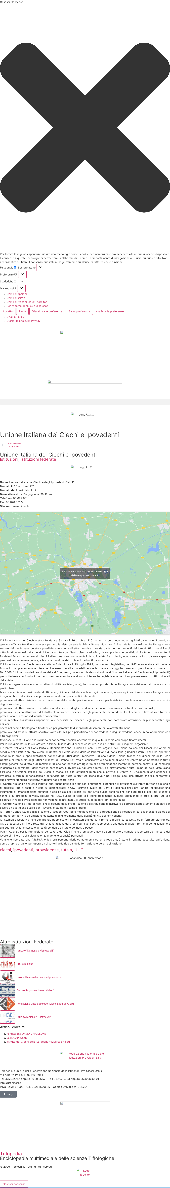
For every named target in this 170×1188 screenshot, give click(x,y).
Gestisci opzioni (17, 294)
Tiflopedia (11, 1153)
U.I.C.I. (80, 849)
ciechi (5, 849)
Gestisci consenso (14, 1184)
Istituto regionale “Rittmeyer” (34, 1017)
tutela (66, 849)
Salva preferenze (79, 311)
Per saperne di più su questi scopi (28, 305)
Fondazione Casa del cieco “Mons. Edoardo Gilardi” (46, 1003)
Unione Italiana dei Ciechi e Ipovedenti (39, 977)
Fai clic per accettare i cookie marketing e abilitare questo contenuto (85, 573)
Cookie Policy (15, 316)
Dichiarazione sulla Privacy (23, 320)
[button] (85, 128)
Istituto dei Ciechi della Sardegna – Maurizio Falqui (38, 1041)
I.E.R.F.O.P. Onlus (17, 1037)
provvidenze (47, 849)
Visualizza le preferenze (47, 311)
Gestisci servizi (16, 298)
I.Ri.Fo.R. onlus (25, 963)
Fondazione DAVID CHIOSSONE (26, 1033)
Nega (22, 311)
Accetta (8, 311)
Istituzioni (9, 459)
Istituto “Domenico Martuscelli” (35, 950)
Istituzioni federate (38, 459)
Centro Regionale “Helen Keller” (35, 990)
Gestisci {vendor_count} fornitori (27, 302)
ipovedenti (23, 849)
